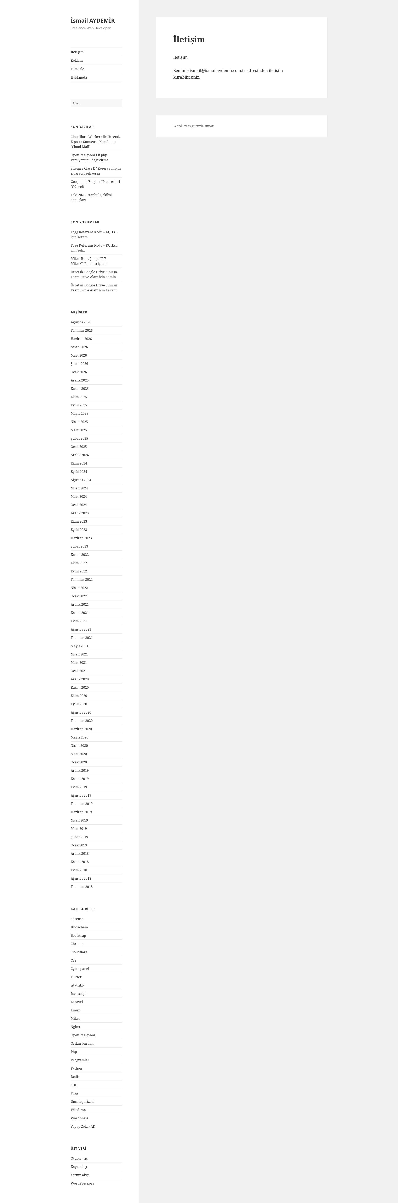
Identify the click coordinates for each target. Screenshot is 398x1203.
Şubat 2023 (79, 546)
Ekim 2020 (79, 695)
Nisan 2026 (79, 347)
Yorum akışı (80, 1175)
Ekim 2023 (79, 521)
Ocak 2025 (79, 446)
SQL (74, 1085)
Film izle (77, 69)
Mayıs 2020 (79, 737)
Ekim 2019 (79, 787)
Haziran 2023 (81, 538)
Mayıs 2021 (79, 646)
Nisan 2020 (79, 745)
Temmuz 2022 (82, 579)
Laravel (77, 1002)
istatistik (77, 985)
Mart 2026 (79, 355)
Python (76, 1068)
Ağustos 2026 (81, 322)
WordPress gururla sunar (193, 126)
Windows (78, 1110)
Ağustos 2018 (81, 878)
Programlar (80, 1060)
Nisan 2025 (79, 421)
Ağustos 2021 (81, 629)
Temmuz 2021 (82, 637)
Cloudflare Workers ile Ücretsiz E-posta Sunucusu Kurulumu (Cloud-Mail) (95, 141)
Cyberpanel (80, 968)
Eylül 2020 (79, 704)
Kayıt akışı (79, 1166)
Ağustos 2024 (81, 480)
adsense (77, 919)
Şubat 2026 (79, 363)
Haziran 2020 (81, 729)
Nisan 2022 (79, 588)
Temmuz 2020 (82, 720)
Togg (74, 1093)
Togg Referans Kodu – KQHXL (94, 232)
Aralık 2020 (80, 679)
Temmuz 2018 (82, 886)
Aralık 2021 (80, 604)
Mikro (75, 1018)
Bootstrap (78, 935)
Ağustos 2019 (81, 795)
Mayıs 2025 (79, 413)
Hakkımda (79, 77)
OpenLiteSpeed (83, 1035)
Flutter (76, 977)
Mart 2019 (79, 828)
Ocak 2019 (79, 845)
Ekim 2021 (79, 621)
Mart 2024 (79, 496)
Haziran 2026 (81, 338)
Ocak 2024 (79, 504)
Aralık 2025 (80, 380)
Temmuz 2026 (82, 330)
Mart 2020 (79, 754)
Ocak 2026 (79, 372)
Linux (75, 1010)
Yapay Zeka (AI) (83, 1126)
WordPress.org (82, 1183)
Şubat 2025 (79, 438)
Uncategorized (82, 1101)
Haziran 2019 (81, 812)
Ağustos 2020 (81, 712)
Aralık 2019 (80, 770)
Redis (75, 1076)
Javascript (79, 993)
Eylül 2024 (79, 471)
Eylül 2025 (79, 405)
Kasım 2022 (80, 554)
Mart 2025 (79, 430)
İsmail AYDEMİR (93, 20)
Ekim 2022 (79, 563)
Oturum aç (79, 1158)
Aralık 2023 (80, 513)
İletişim (77, 52)
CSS (73, 960)
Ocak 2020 (79, 762)
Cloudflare (79, 952)
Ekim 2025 (79, 397)
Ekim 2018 (79, 870)
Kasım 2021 (80, 612)
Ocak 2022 (79, 596)
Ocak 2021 (79, 671)
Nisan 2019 (79, 820)
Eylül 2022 (79, 571)
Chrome (77, 943)
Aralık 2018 (80, 853)
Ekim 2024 (79, 463)
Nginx (75, 1027)
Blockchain (79, 927)
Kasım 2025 (80, 388)
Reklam (77, 60)
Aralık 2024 (80, 455)
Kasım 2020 (80, 687)
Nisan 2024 (79, 488)
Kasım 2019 (80, 778)
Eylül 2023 (79, 529)
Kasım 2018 (80, 861)
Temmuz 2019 (82, 803)
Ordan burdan (82, 1043)
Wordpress (79, 1118)
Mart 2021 (79, 662)
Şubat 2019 (79, 837)
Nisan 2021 (79, 654)
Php (74, 1051)
